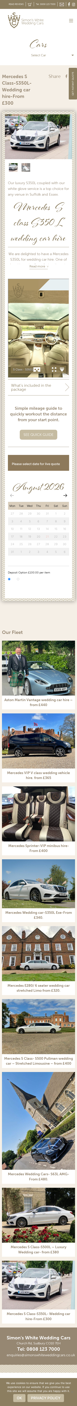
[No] (72, 1392)
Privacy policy (45, 1398)
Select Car (38, 55)
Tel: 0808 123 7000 (45, 4)
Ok (19, 1398)
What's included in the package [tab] (31, 387)
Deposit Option (29, 572)
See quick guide (38, 435)
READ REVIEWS (16, 4)
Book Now (55, 464)
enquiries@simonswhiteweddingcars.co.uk (41, 1355)
